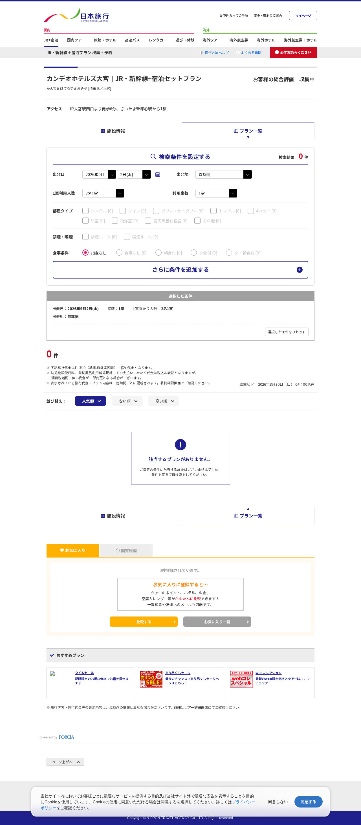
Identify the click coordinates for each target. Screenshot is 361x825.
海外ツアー (212, 40)
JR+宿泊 (51, 40)
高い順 (161, 401)
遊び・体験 (185, 40)
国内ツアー (76, 40)
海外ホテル (266, 40)
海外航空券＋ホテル (300, 40)
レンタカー (158, 40)
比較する (144, 621)
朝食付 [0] (173, 253)
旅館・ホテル (105, 40)
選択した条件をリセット (287, 331)
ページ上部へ (62, 761)
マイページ (303, 15)
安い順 (125, 401)
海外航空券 (239, 40)
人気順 (88, 401)
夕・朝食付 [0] (247, 253)
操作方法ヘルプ (217, 52)
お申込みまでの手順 (234, 15)
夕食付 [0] (208, 253)
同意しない (278, 801)
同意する (308, 801)
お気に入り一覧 (217, 621)
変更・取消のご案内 (268, 15)
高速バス (132, 40)
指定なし (99, 253)
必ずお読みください (295, 52)
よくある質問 (251, 52)
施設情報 (116, 130)
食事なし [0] (136, 253)
